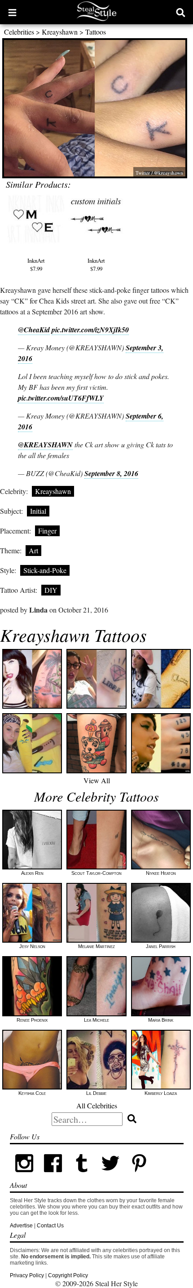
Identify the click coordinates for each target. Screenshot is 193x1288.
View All (96, 780)
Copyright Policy (68, 1275)
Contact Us (50, 1225)
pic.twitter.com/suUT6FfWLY (61, 398)
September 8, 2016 (111, 473)
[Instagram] (24, 1176)
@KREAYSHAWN (45, 445)
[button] (12, 12)
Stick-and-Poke (44, 570)
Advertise (21, 1225)
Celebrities (19, 31)
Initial (38, 511)
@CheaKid (34, 330)
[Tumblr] (81, 1176)
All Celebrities (96, 1105)
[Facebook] (53, 1176)
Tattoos (95, 31)
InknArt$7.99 (36, 264)
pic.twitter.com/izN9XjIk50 (90, 330)
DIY (50, 590)
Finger (47, 530)
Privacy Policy (27, 1275)
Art (33, 550)
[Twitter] (110, 1176)
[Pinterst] (139, 1176)
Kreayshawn (60, 31)
